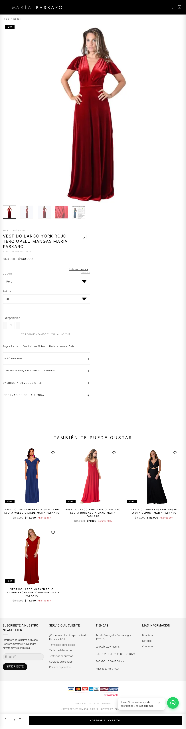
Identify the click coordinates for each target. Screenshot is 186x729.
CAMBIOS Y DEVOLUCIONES (22, 383)
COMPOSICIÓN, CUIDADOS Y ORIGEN (29, 370)
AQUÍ (62, 639)
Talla (7, 291)
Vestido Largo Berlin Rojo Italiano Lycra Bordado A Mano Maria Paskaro (93, 512)
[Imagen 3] (44, 212)
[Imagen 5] (78, 212)
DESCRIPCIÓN (12, 358)
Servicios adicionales (60, 661)
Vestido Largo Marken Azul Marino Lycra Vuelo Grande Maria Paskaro (31, 511)
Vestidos (16, 18)
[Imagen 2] (26, 212)
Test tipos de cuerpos (61, 656)
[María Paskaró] (37, 7)
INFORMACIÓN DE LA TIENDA (23, 395)
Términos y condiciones (62, 644)
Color (7, 274)
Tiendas (107, 703)
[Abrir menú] (6, 7)
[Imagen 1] (9, 212)
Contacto (147, 646)
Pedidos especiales (59, 667)
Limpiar (85, 272)
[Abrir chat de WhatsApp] (173, 703)
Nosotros (147, 635)
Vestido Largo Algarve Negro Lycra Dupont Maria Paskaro (154, 511)
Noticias (146, 640)
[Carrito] (179, 7)
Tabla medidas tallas (60, 650)
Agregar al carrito (105, 720)
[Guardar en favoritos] (84, 236)
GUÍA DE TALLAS (78, 269)
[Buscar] (171, 7)
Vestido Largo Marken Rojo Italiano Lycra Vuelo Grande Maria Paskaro (32, 592)
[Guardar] (53, 452)
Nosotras (80, 703)
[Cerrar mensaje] (159, 702)
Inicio (6, 18)
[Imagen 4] (61, 212)
